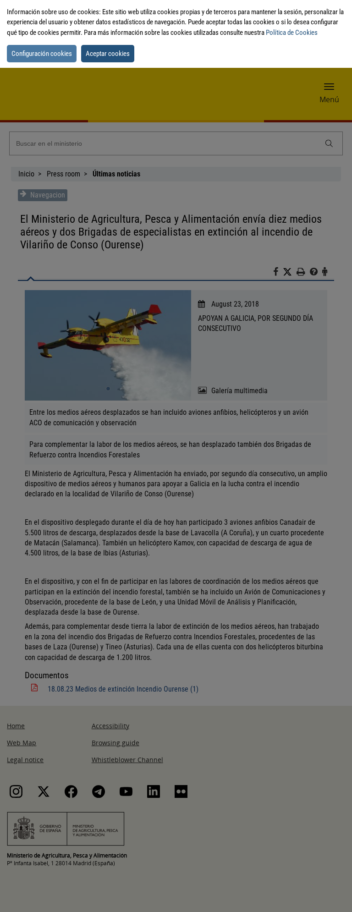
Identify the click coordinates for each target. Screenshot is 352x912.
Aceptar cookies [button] (108, 53)
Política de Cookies (292, 32)
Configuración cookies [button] (41, 53)
